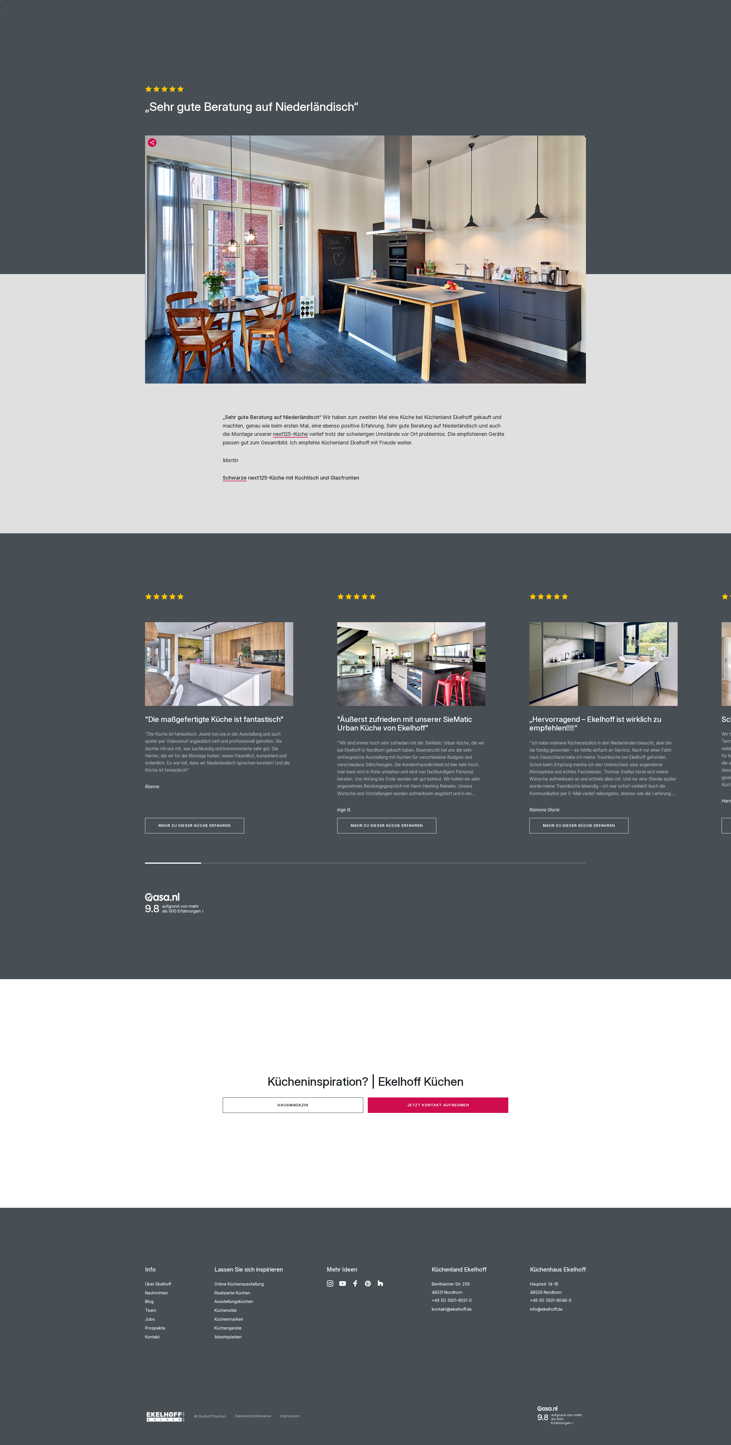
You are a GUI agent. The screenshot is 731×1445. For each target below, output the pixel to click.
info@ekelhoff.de (546, 1309)
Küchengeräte (228, 1328)
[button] (152, 142)
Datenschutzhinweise (253, 1416)
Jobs (150, 1319)
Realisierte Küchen (232, 1292)
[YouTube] (342, 1283)
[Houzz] (380, 1283)
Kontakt (152, 1336)
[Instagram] (330, 1283)
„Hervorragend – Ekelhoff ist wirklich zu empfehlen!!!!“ (595, 724)
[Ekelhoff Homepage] (169, 1416)
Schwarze (235, 478)
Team (150, 1310)
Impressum (290, 1416)
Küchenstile (225, 1310)
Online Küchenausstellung (239, 1284)
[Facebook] (355, 1283)
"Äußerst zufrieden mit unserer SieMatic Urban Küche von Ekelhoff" (404, 724)
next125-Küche (290, 434)
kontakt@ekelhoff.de (452, 1309)
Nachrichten (156, 1292)
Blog (149, 1301)
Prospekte (155, 1328)
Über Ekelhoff (158, 1284)
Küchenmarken (228, 1319)
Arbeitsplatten (228, 1336)
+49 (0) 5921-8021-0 (452, 1300)
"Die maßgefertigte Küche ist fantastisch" (214, 719)
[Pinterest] (367, 1283)
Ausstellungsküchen (233, 1301)
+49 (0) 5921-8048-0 (550, 1300)
